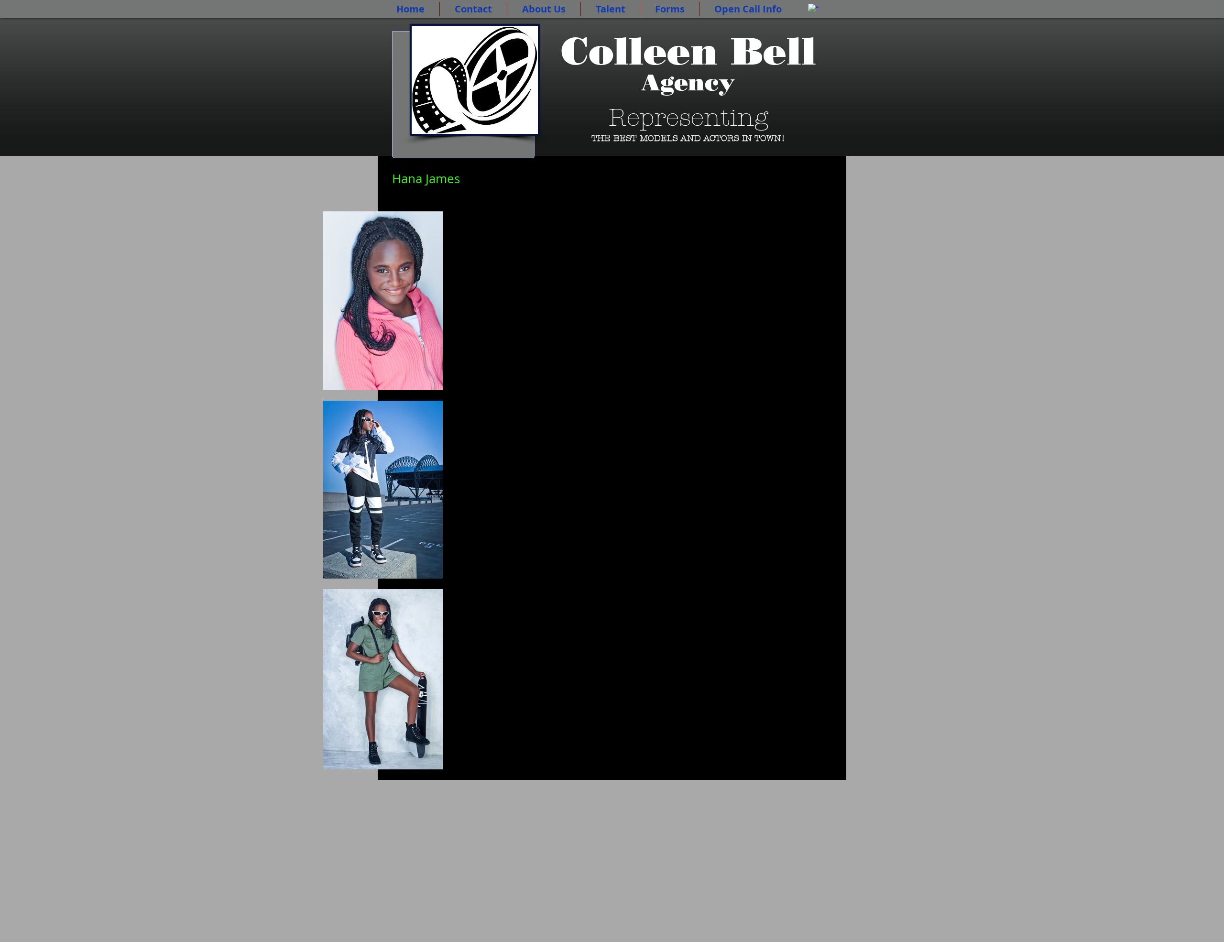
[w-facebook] (813, 9)
